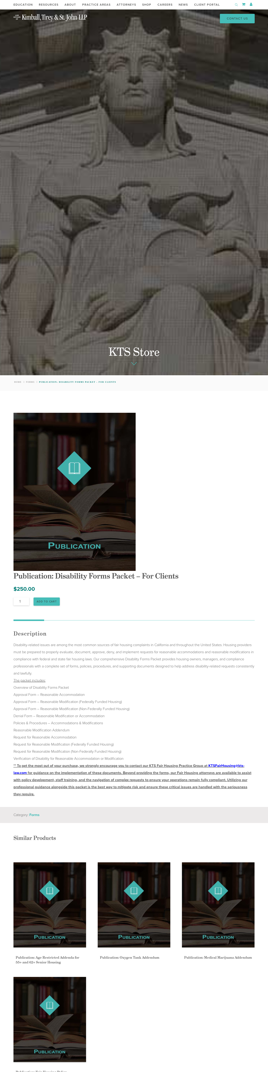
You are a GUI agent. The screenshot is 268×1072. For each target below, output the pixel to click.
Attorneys (126, 5)
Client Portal (207, 5)
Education (23, 5)
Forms (30, 382)
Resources (49, 5)
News (183, 5)
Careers (165, 5)
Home (18, 382)
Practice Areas (96, 5)
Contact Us (237, 18)
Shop (146, 5)
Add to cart (47, 601)
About (70, 5)
